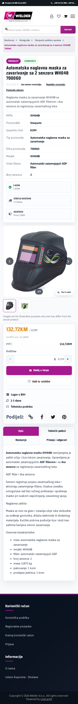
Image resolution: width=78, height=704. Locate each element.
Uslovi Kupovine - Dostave (21, 677)
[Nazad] (9, 261)
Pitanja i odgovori (57, 440)
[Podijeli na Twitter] (53, 417)
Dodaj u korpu (41, 370)
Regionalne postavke (18, 626)
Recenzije (21, 440)
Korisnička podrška (17, 617)
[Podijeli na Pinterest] (64, 417)
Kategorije (25, 40)
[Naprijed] (68, 261)
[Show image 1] (9, 305)
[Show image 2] (24, 305)
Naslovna (9, 40)
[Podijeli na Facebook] (41, 417)
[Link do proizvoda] (30, 417)
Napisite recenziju (55, 84)
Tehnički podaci (57, 431)
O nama (10, 668)
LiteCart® (46, 699)
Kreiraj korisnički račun (19, 635)
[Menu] (73, 16)
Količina (11, 351)
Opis (20, 431)
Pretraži (68, 30)
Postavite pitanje (15, 90)
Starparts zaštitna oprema (48, 40)
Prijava (9, 644)
